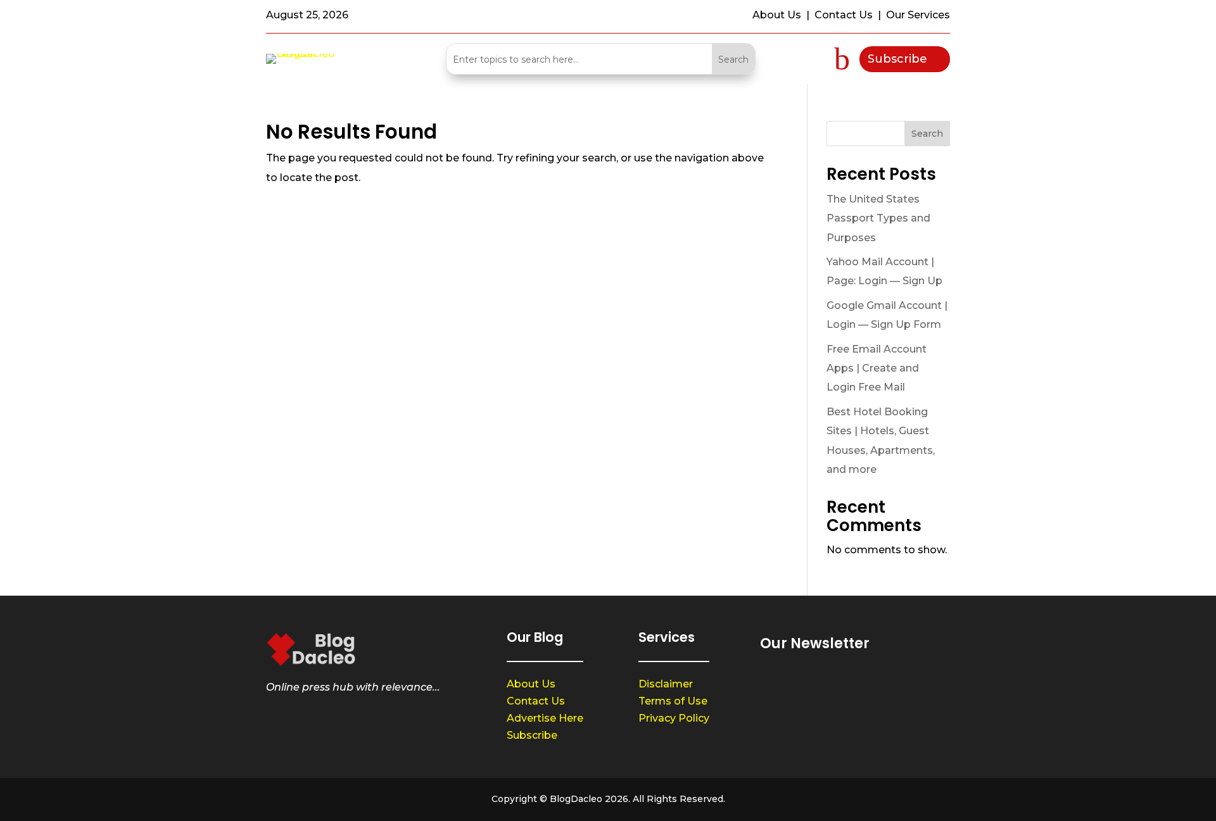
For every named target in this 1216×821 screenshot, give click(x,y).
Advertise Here (545, 718)
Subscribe (897, 59)
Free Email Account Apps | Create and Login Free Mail (876, 368)
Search (927, 133)
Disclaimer (665, 684)
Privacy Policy (673, 718)
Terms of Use (672, 701)
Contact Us (536, 701)
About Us (531, 684)
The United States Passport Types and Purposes (878, 218)
